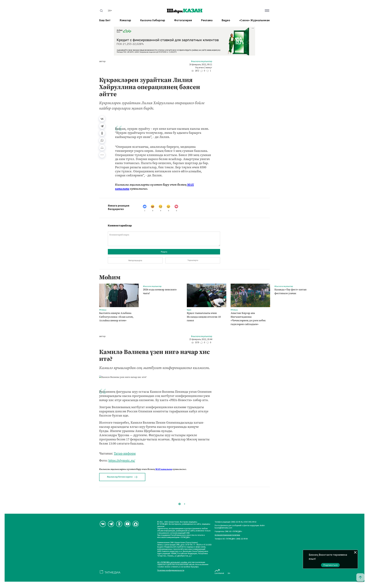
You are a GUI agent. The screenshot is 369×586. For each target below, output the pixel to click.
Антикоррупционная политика (227, 535)
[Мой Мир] (102, 148)
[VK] (103, 524)
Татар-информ (125, 453)
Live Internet (219, 573)
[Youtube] (127, 524)
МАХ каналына (163, 469)
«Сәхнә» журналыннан (254, 20)
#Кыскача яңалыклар (201, 61)
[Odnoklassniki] (119, 524)
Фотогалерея (183, 20)
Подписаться (330, 565)
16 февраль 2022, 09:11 (200, 64)
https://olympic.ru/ (121, 460)
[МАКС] (136, 524)
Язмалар (125, 20)
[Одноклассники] (102, 133)
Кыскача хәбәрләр (152, 20)
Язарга (164, 252)
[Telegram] (102, 126)
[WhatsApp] (102, 140)
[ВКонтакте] (102, 119)
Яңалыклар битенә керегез (120, 476)
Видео (226, 20)
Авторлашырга (135, 260)
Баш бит (105, 20)
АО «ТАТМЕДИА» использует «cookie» (172, 562)
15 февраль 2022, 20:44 (200, 339)
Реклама (206, 20)
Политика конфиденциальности (170, 570)
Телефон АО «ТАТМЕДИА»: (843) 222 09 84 (231, 539)
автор (102, 61)
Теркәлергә (192, 260)
